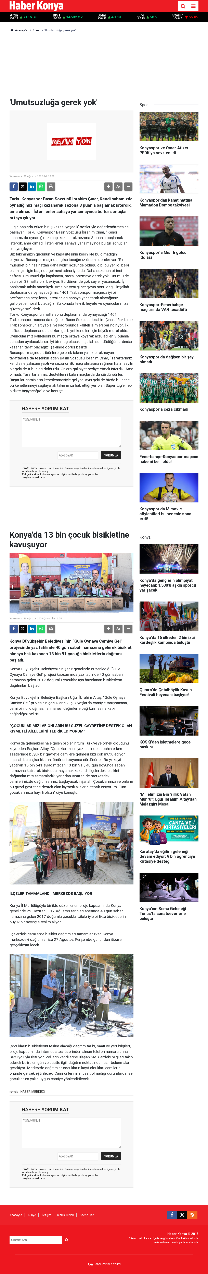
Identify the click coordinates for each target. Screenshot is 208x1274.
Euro (140, 15)
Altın (14, 15)
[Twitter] (23, 186)
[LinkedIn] (32, 186)
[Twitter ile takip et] (182, 1215)
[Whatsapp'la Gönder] (41, 186)
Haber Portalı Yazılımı (107, 1264)
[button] (108, 186)
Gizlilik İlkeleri (65, 1215)
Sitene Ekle (87, 1215)
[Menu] (193, 6)
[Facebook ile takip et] (172, 1215)
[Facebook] (14, 186)
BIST (57, 15)
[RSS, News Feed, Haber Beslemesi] (192, 1215)
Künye (32, 1215)
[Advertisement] (104, 67)
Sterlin (177, 15)
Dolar (102, 15)
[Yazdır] (51, 186)
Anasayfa (20, 30)
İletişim (46, 1215)
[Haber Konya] (36, 6)
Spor (36, 30)
